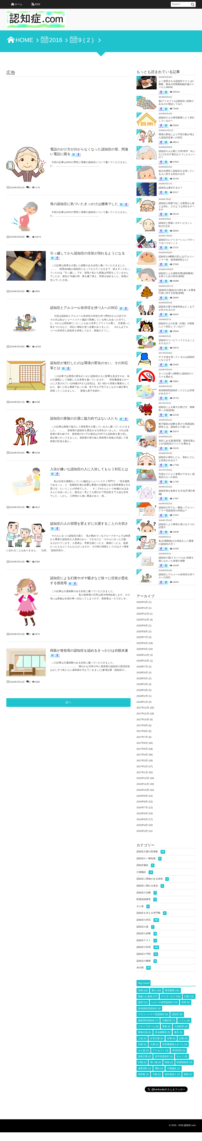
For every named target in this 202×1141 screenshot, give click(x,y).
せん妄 (143, 906)
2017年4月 (142, 754)
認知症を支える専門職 (151, 912)
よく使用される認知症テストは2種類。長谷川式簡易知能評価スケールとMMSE (176, 84)
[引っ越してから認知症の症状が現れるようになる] (26, 266)
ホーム (18, 4)
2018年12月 (143, 655)
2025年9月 (142, 625)
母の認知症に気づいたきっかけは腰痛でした (84, 204)
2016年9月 (142, 795)
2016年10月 (143, 790)
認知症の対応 (147, 919)
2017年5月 (142, 749)
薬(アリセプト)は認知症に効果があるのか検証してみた (176, 103)
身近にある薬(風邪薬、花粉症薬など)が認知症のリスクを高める (177, 442)
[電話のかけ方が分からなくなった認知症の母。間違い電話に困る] (26, 164)
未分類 (143, 967)
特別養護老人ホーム (174, 1044)
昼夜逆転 (144, 1068)
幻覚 (189, 996)
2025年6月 (142, 643)
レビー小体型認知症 (164, 1002)
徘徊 (143, 990)
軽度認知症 (184, 1062)
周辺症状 (178, 1050)
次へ (68, 702)
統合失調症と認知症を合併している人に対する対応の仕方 (176, 172)
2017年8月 (142, 731)
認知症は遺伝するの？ (170, 187)
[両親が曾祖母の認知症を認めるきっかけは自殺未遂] (26, 662)
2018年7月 (142, 666)
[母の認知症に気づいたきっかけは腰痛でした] (26, 216)
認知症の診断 (146, 933)
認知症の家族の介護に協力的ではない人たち (84, 418)
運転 (159, 1068)
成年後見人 (172, 1074)
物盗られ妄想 (147, 996)
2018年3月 (142, 690)
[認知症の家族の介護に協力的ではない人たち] (26, 431)
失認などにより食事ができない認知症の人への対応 (177, 476)
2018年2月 (142, 696)
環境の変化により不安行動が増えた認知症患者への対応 (177, 136)
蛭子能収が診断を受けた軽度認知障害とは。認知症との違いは (176, 425)
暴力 (156, 990)
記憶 (183, 1038)
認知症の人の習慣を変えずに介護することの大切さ (89, 524)
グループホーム (148, 1026)
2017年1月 (142, 772)
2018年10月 (143, 660)
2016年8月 (142, 801)
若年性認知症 (164, 1056)
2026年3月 (142, 602)
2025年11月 (143, 613)
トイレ (184, 1020)
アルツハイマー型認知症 (153, 1014)
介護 (154, 1044)
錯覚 (188, 1074)
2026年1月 (142, 608)
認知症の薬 (145, 926)
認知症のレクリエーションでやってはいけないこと (177, 241)
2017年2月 (142, 766)
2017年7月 (142, 737)
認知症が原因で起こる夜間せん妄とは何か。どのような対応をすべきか (177, 206)
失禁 (171, 1038)
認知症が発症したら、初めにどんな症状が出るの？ (177, 459)
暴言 (178, 1032)
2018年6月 (142, 672)
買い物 (155, 1062)
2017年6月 (142, 743)
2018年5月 (142, 678)
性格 (169, 1062)
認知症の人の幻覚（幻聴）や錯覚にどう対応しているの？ (176, 325)
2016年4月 (142, 825)
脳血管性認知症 (148, 1020)
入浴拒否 (180, 1026)
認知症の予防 (147, 954)
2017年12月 (143, 707)
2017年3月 (142, 760)
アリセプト (160, 1050)
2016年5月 (142, 819)
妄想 (143, 1002)
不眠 (156, 1074)
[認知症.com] (35, 20)
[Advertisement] (68, 106)
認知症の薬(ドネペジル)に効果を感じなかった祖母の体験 (176, 559)
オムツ (182, 1056)
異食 (166, 1026)
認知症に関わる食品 (150, 885)
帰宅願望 (172, 990)
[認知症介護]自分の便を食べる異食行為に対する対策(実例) (177, 292)
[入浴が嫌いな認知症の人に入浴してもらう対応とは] (26, 482)
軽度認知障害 (146, 899)
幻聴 (142, 1062)
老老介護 (144, 1056)
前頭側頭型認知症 (149, 1008)
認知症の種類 (146, 960)
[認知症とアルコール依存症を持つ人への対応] (26, 323)
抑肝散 (143, 1074)
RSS (37, 4)
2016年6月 (142, 813)
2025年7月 (142, 637)
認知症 (177, 1014)
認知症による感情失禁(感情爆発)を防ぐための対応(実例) (176, 275)
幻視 (142, 1044)
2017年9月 (142, 725)
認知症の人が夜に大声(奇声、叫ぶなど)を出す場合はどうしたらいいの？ (177, 154)
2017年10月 (143, 719)
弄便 (185, 1002)
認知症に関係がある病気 (152, 878)
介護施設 (144, 872)
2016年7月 (142, 807)
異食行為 (144, 1032)
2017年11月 (143, 713)
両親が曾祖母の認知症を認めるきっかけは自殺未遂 (89, 650)
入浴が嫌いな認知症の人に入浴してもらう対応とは (89, 469)
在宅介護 (156, 1038)
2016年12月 (143, 778)
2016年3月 (142, 831)
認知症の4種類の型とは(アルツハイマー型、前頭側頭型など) (176, 258)
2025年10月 (143, 619)
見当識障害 (162, 1032)
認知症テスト (146, 940)
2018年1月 (142, 702)
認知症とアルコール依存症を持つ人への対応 (84, 308)
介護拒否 (168, 1020)
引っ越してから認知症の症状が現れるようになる (87, 253)
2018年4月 (142, 684)
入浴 (142, 1038)
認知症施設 (145, 865)
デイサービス (170, 996)
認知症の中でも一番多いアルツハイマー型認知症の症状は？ (177, 509)
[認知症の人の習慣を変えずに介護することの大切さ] (26, 534)
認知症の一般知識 (148, 858)
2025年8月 (142, 631)
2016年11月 (143, 784)
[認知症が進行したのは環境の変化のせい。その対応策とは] (26, 375)
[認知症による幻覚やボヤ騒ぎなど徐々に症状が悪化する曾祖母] (26, 602)
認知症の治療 (146, 892)
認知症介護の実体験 (150, 851)
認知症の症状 (147, 947)
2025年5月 (142, 649)
